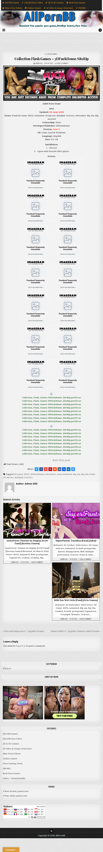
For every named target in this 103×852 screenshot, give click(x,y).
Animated (67, 474)
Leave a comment (62, 63)
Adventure (50, 474)
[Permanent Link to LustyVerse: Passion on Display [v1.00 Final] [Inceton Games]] (27, 521)
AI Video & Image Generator (59, 8)
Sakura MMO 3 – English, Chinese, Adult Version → (76, 631)
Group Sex (8, 477)
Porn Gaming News (13, 763)
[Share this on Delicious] (73, 469)
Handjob (19, 477)
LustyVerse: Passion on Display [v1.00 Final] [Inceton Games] (27, 542)
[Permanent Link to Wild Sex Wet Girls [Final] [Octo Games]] (76, 580)
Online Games (34, 8)
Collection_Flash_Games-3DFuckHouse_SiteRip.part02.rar (51, 401)
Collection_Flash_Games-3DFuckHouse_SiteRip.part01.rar (51, 397)
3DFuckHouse (37, 474)
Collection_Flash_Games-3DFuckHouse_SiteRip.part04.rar (51, 408)
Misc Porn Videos (13, 8)
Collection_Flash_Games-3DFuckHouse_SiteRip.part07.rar (51, 418)
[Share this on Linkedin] (68, 469)
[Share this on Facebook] (41, 469)
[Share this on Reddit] (55, 469)
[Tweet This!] (36, 469)
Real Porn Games (77, 3)
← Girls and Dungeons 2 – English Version (22, 631)
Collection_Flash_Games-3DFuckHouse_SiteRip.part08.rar (51, 421)
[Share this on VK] (59, 469)
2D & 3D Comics (56, 3)
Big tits (84, 474)
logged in (21, 646)
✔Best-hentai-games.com (15, 791)
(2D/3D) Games (12, 3)
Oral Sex (28, 477)
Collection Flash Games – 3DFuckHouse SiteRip (51, 58)
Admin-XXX (39, 63)
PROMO (82, 8)
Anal (59, 474)
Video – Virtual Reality (14, 778)
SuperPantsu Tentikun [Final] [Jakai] (76, 541)
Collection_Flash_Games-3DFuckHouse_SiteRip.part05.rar (51, 411)
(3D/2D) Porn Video (34, 3)
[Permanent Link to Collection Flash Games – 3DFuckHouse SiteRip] (51, 83)
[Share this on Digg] (64, 469)
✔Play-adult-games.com (15, 796)
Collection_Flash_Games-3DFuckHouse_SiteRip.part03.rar (51, 404)
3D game (18, 474)
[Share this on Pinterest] (50, 469)
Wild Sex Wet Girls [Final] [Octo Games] (76, 601)
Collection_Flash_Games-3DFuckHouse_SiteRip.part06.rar (51, 414)
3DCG (27, 474)
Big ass (76, 474)
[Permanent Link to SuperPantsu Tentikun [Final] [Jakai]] (76, 521)
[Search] (100, 30)
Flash (92, 474)
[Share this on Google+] (46, 469)
